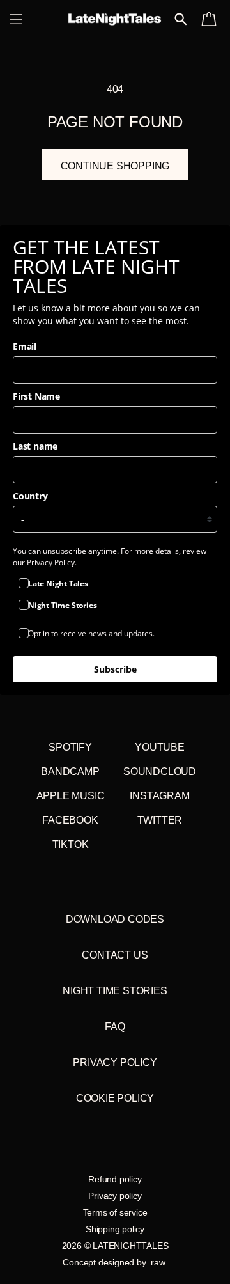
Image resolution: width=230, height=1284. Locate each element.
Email (24, 346)
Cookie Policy (115, 1098)
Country (30, 496)
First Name (36, 396)
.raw (157, 1262)
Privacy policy (114, 1196)
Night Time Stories (115, 990)
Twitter (160, 820)
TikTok (70, 844)
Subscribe (115, 669)
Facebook (70, 820)
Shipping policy (115, 1229)
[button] (16, 19)
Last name (35, 446)
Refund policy (114, 1179)
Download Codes (115, 919)
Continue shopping (115, 165)
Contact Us (115, 955)
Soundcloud (159, 771)
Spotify (70, 747)
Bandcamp (70, 771)
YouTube (160, 747)
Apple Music (70, 795)
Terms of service (115, 1212)
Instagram (159, 795)
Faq (115, 1026)
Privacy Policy (115, 1062)
